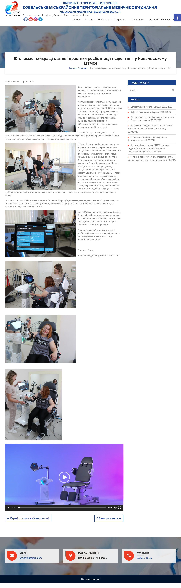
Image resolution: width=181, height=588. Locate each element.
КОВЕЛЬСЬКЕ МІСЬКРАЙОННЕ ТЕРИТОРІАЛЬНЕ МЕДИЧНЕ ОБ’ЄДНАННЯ (90, 7)
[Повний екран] (119, 507)
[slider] (62, 507)
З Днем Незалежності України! (145, 112)
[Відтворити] (8, 507)
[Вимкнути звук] (115, 507)
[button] (177, 17)
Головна (76, 20)
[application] (64, 477)
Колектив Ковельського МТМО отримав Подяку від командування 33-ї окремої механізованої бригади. (148, 148)
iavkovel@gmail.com (31, 558)
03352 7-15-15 (144, 558)
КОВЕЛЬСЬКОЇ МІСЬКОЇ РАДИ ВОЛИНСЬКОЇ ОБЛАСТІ (90, 12)
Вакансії (154, 20)
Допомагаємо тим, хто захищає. (146, 107)
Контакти (166, 20)
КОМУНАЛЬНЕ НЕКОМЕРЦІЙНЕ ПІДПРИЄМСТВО (90, 3)
